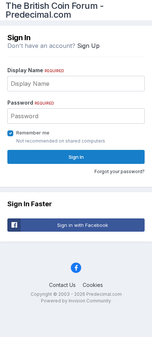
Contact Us (62, 285)
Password (30, 102)
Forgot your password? (119, 171)
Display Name (35, 70)
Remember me (32, 133)
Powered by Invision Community (76, 300)
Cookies (93, 285)
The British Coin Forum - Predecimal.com (55, 10)
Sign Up (88, 45)
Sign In (76, 157)
